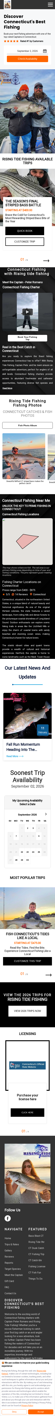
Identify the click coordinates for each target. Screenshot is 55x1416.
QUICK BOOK (25, 231)
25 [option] (39, 852)
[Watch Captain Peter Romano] (27, 311)
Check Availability (27, 59)
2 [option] (27, 828)
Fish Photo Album (27, 425)
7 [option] (16, 836)
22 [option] (22, 852)
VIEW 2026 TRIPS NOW (27, 1011)
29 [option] (22, 860)
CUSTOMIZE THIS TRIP (27, 961)
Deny (14, 1412)
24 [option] (33, 852)
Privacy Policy (27, 1405)
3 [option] (33, 828)
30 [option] (27, 860)
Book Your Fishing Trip (27, 338)
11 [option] (39, 836)
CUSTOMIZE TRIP (24, 241)
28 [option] (16, 860)
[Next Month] (46, 814)
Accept (41, 1412)
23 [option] (27, 852)
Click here (27, 1112)
